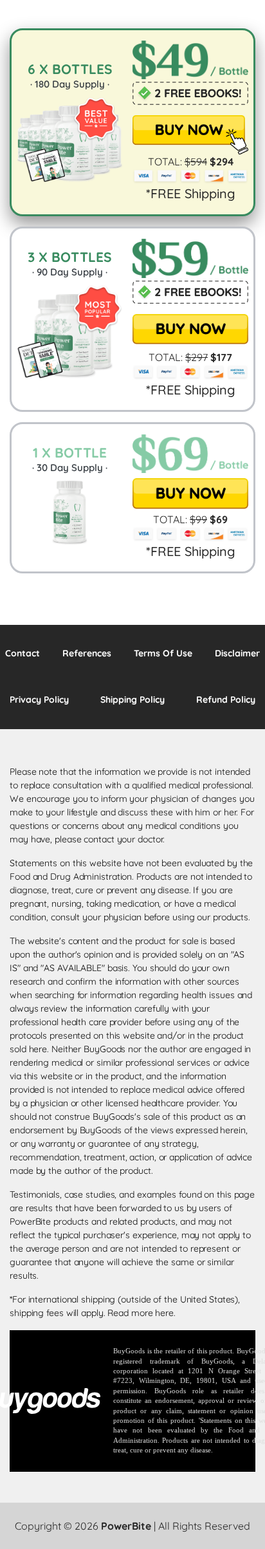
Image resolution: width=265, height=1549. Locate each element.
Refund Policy (225, 699)
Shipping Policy (132, 699)
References (86, 653)
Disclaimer (237, 653)
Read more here (140, 1313)
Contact (22, 653)
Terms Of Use (163, 653)
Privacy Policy (39, 699)
